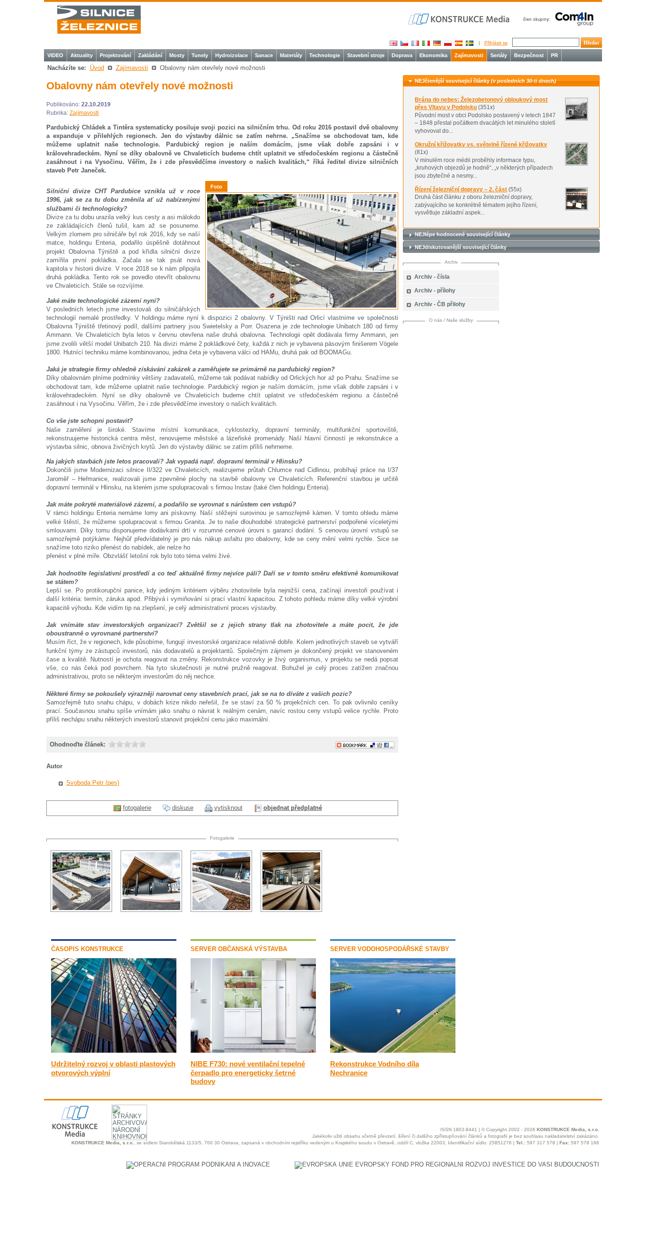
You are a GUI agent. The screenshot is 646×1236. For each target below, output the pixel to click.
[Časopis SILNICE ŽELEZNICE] (99, 19)
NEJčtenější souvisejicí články (485, 81)
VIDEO (55, 55)
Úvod (97, 67)
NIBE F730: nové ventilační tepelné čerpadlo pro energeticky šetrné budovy (248, 1072)
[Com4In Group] (556, 18)
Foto (216, 186)
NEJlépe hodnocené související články (462, 234)
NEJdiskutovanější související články (460, 247)
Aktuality (81, 55)
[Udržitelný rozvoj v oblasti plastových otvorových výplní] (113, 1050)
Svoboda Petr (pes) (92, 782)
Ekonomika (433, 55)
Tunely (200, 55)
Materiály (291, 55)
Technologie (324, 55)
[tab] (501, 81)
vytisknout (228, 807)
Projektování (115, 55)
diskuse (182, 807)
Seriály (498, 55)
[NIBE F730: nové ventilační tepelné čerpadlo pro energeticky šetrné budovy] (253, 1050)
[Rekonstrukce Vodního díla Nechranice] (392, 1050)
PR (554, 55)
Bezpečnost (529, 55)
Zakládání (150, 55)
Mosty (176, 55)
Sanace (264, 55)
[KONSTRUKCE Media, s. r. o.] (459, 19)
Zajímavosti (468, 55)
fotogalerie (137, 807)
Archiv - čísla (432, 277)
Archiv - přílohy (434, 290)
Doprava (402, 55)
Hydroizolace (231, 55)
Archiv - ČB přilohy (439, 304)
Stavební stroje (365, 55)
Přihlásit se (496, 42)
